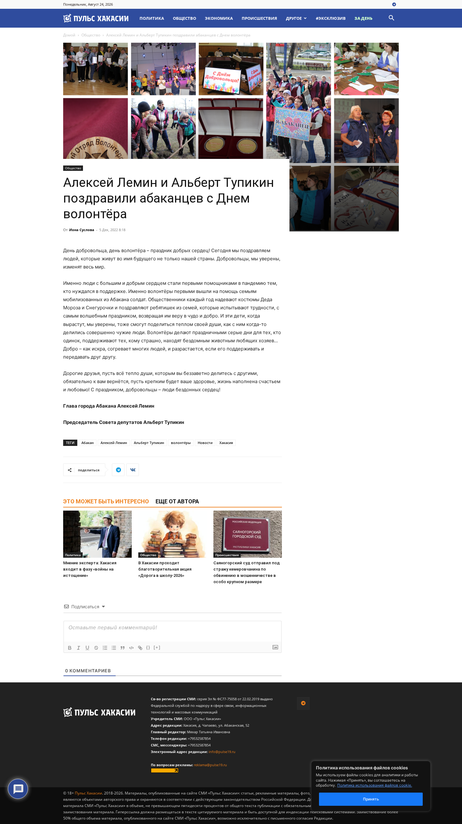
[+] (157, 647)
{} (148, 647)
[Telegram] (394, 4)
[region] (380, 786)
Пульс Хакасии (88, 793)
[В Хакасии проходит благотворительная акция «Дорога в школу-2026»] (172, 534)
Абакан (87, 442)
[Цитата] (122, 648)
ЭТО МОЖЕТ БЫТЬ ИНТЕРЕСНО (106, 501)
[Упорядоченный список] (105, 648)
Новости (205, 442)
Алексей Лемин (114, 442)
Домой (69, 35)
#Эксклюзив (331, 18)
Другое (294, 18)
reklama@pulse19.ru (210, 764)
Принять (371, 799)
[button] (391, 19)
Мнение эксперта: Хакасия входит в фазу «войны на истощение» (89, 569)
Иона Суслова (81, 229)
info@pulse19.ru (222, 751)
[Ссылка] (140, 648)
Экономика (219, 18)
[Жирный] (69, 648)
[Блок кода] (131, 648)
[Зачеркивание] (96, 648)
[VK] (132, 470)
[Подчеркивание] (87, 648)
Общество (184, 18)
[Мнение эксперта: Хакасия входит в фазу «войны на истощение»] (97, 534)
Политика (152, 18)
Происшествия (259, 18)
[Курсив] (78, 648)
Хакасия (226, 442)
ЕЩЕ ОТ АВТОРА (177, 501)
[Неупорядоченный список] (113, 648)
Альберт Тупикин (149, 442)
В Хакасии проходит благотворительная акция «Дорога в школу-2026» (164, 569)
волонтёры (181, 442)
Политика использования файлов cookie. (374, 785)
